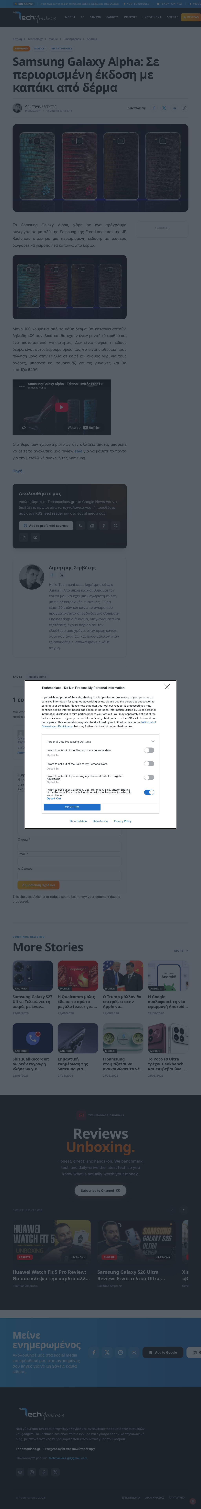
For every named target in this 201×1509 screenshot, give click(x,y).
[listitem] (100, 741)
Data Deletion (78, 821)
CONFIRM (72, 807)
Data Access (100, 821)
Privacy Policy (122, 821)
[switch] (149, 750)
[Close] (168, 688)
